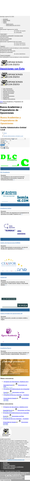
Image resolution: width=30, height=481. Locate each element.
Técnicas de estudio (8, 93)
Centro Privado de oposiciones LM (11, 313)
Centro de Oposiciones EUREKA (10, 243)
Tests (4, 23)
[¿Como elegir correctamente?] (15, 367)
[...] (13, 179)
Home (5, 133)
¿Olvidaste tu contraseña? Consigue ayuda (11, 36)
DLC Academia (5, 172)
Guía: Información (7, 88)
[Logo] (11, 78)
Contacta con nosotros (9, 465)
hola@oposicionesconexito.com (15, 460)
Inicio (1, 101)
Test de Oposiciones (8, 96)
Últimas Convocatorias (9, 99)
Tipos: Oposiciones (8, 90)
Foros (5, 21)
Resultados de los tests (13, 25)
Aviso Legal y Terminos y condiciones (13, 467)
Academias (6, 97)
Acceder (5, 19)
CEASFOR (3, 277)
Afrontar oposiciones (8, 91)
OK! (6, 475)
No (9, 475)
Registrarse (6, 20)
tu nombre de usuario (20, 31)
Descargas (6, 94)
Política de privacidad (6, 38)
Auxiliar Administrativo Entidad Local (13, 136)
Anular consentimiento (6, 480)
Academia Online (5, 208)
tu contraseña (17, 32)
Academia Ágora (5, 348)
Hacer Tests (9, 24)
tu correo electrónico (19, 43)
